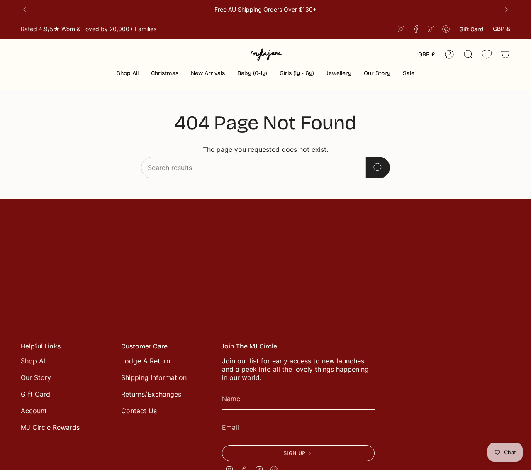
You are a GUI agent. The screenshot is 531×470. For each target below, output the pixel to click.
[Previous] (24, 9)
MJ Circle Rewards (50, 427)
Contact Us (139, 411)
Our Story (36, 377)
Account (34, 411)
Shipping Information (154, 377)
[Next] (506, 9)
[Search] (378, 167)
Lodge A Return (145, 361)
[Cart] (505, 54)
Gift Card (471, 29)
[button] (165, 74)
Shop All (34, 361)
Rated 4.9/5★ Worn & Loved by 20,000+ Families (88, 28)
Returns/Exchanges (151, 394)
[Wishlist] (487, 54)
